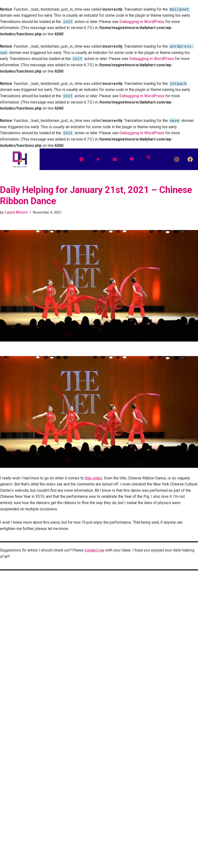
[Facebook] (190, 159)
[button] (148, 157)
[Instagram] (177, 159)
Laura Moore (16, 212)
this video (93, 478)
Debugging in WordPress (142, 21)
